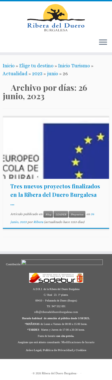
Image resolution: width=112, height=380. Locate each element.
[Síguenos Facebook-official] (11, 45)
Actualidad (15, 73)
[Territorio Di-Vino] (17, 45)
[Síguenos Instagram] (33, 45)
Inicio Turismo (74, 65)
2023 (37, 73)
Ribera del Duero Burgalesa (59, 373)
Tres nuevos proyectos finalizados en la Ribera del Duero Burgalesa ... (55, 194)
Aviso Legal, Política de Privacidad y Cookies (56, 350)
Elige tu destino (36, 65)
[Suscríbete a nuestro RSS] (6, 45)
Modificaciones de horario (78, 342)
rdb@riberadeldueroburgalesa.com (56, 311)
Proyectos (77, 214)
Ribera (38, 222)
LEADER (60, 214)
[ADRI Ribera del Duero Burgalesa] (22, 45)
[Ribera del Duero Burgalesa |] (56, 17)
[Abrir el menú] (103, 42)
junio (52, 73)
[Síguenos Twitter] (28, 45)
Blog (48, 214)
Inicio (9, 65)
